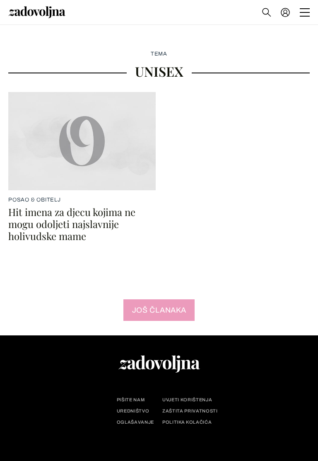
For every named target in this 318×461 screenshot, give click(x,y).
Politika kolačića (187, 422)
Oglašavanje (135, 422)
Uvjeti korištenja (187, 400)
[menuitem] (285, 12)
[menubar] (286, 12)
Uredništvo (133, 411)
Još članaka (159, 310)
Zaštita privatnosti (190, 411)
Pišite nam (131, 400)
